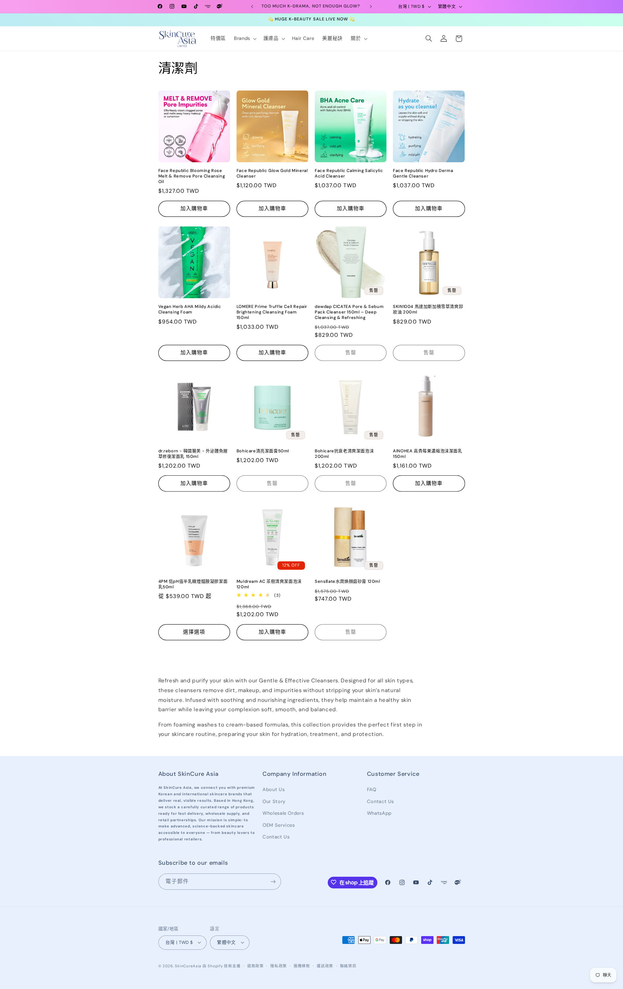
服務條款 (302, 966)
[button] (244, 38)
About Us (274, 789)
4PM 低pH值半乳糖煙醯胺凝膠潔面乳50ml (193, 584)
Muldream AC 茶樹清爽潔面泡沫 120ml (269, 584)
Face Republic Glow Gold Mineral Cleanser (272, 173)
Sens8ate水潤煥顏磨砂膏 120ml (347, 581)
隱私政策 (278, 966)
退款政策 (255, 966)
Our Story (274, 801)
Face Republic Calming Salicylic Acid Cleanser (349, 173)
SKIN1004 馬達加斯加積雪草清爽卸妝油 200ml (428, 309)
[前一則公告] (252, 6)
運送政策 (325, 966)
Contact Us (276, 837)
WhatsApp (379, 813)
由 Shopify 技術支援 (221, 966)
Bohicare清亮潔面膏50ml (263, 451)
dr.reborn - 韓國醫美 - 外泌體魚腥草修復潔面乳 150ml (193, 453)
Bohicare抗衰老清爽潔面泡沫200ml (344, 453)
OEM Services (279, 825)
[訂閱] (272, 881)
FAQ (371, 789)
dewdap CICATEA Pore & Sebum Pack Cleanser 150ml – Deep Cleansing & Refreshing (349, 312)
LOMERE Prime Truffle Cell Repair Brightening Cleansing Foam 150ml (272, 312)
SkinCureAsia (188, 966)
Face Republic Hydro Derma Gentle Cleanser (423, 173)
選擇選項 (194, 632)
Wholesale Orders (283, 813)
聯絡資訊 (348, 966)
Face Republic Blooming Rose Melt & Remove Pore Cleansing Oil (191, 176)
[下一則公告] (371, 6)
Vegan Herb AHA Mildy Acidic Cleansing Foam (189, 309)
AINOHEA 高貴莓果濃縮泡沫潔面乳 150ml (427, 453)
